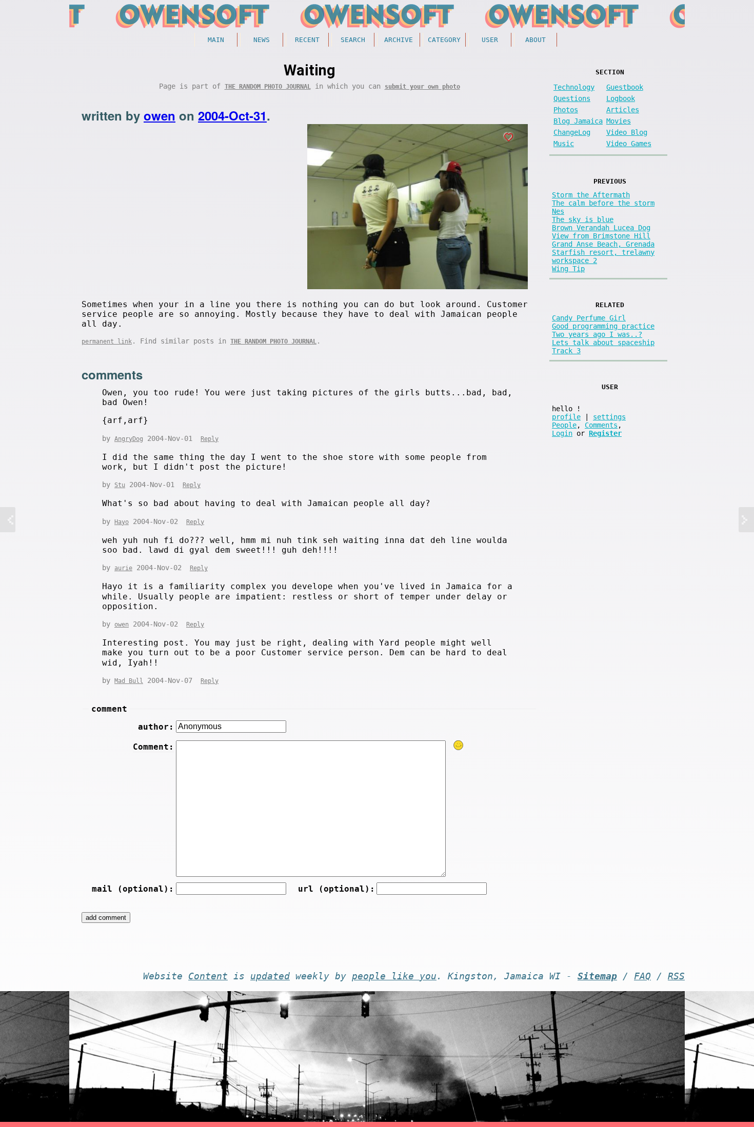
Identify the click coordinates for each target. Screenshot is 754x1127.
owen (159, 115)
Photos (565, 110)
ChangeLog (571, 132)
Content (208, 976)
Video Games (628, 143)
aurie (123, 568)
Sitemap (597, 976)
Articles (622, 110)
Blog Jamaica (578, 121)
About (535, 40)
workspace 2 (574, 260)
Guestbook (624, 87)
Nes (558, 211)
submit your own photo (422, 86)
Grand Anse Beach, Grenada (603, 244)
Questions (571, 98)
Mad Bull (128, 681)
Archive (398, 40)
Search (353, 40)
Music (563, 143)
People (564, 425)
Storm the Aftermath (591, 195)
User (490, 40)
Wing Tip (568, 269)
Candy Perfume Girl (589, 318)
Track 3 (566, 351)
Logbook (620, 98)
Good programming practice (603, 326)
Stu (119, 485)
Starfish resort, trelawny (603, 252)
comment (109, 709)
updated (270, 976)
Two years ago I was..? (597, 334)
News (261, 40)
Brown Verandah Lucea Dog (601, 228)
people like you (394, 976)
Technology (573, 87)
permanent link (107, 341)
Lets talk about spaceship (603, 342)
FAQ (642, 976)
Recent (307, 40)
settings (609, 417)
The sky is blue (582, 219)
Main (216, 40)
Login (562, 433)
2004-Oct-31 (232, 115)
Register (605, 433)
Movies (618, 121)
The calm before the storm (603, 203)
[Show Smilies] (458, 745)
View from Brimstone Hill (601, 236)
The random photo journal (268, 86)
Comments (601, 425)
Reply (210, 438)
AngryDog (128, 438)
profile (566, 417)
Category (444, 40)
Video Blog (626, 132)
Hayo (121, 522)
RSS (676, 976)
